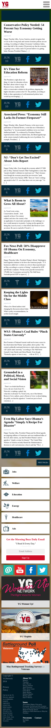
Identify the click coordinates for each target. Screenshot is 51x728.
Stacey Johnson (28, 685)
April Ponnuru (27, 687)
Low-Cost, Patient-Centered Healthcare (35, 708)
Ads (24, 721)
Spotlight (26, 720)
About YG (27, 678)
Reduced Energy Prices (30, 709)
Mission (25, 680)
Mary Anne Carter (29, 689)
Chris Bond (26, 690)
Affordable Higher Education (32, 704)
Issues (25, 702)
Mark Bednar (27, 692)
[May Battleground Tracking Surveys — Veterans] (25, 657)
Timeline (26, 682)
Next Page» (43, 463)
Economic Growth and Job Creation (34, 706)
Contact (38, 718)
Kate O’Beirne (27, 697)
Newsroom (27, 718)
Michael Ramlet (28, 694)
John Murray (27, 684)
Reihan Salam (27, 696)
